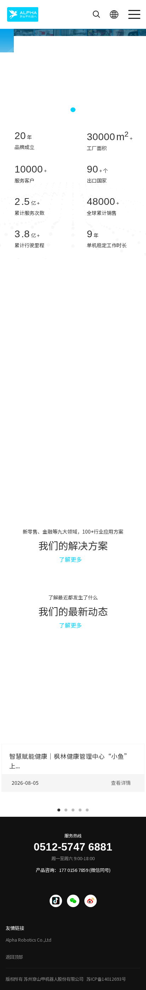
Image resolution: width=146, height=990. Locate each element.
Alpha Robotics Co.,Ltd (28, 940)
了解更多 (70, 559)
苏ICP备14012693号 (106, 979)
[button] (61, 109)
